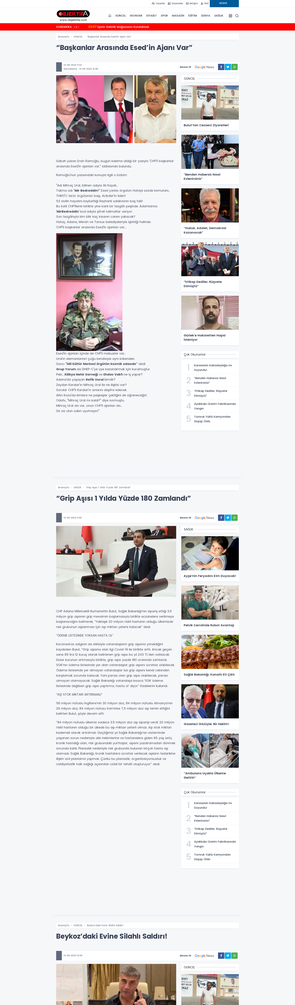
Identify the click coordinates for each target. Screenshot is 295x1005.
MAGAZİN (178, 16)
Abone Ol (185, 67)
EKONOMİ (136, 16)
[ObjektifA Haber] (73, 15)
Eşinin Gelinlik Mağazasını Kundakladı (118, 27)
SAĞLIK (218, 16)
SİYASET (151, 16)
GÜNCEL (120, 16)
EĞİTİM (192, 16)
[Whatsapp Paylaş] (234, 67)
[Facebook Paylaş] (221, 67)
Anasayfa (63, 36)
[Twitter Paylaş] (228, 67)
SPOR (164, 16)
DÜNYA (205, 16)
